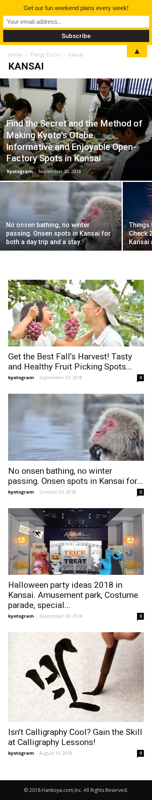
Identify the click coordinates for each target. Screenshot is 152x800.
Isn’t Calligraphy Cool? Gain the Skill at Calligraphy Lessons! (75, 737)
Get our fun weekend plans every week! (76, 7)
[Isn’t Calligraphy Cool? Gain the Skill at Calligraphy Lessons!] (76, 677)
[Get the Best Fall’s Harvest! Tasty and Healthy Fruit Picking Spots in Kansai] (76, 313)
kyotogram (19, 171)
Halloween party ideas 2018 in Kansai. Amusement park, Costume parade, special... (73, 595)
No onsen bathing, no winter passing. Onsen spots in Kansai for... (75, 476)
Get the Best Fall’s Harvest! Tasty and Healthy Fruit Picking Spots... (70, 362)
